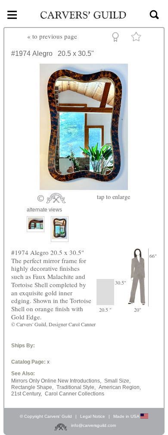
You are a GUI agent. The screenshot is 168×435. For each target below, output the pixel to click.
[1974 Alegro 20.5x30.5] (84, 187)
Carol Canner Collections (74, 394)
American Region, (120, 387)
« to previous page (52, 36)
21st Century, (26, 394)
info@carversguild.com (93, 425)
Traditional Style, (76, 387)
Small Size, (117, 381)
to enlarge (113, 197)
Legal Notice (92, 416)
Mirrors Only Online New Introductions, (56, 381)
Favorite (137, 38)
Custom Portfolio (117, 38)
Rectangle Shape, (32, 387)
